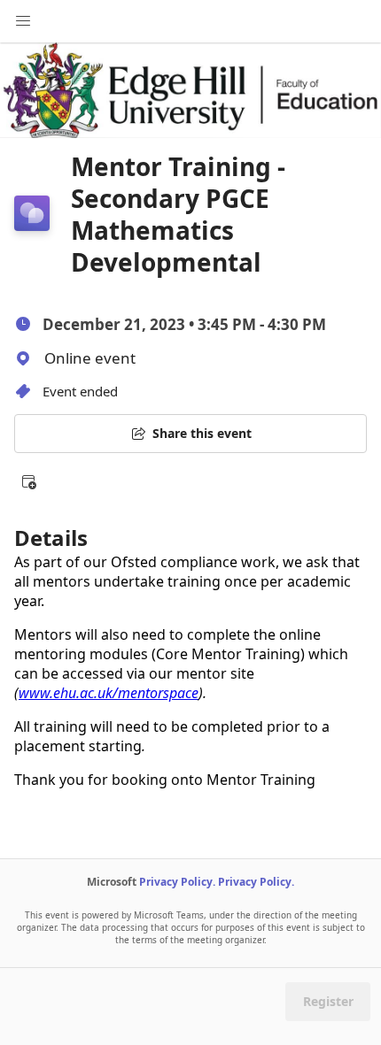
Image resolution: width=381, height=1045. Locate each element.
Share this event (202, 433)
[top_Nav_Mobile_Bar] (23, 21)
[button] (28, 481)
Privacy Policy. (177, 881)
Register (328, 1001)
